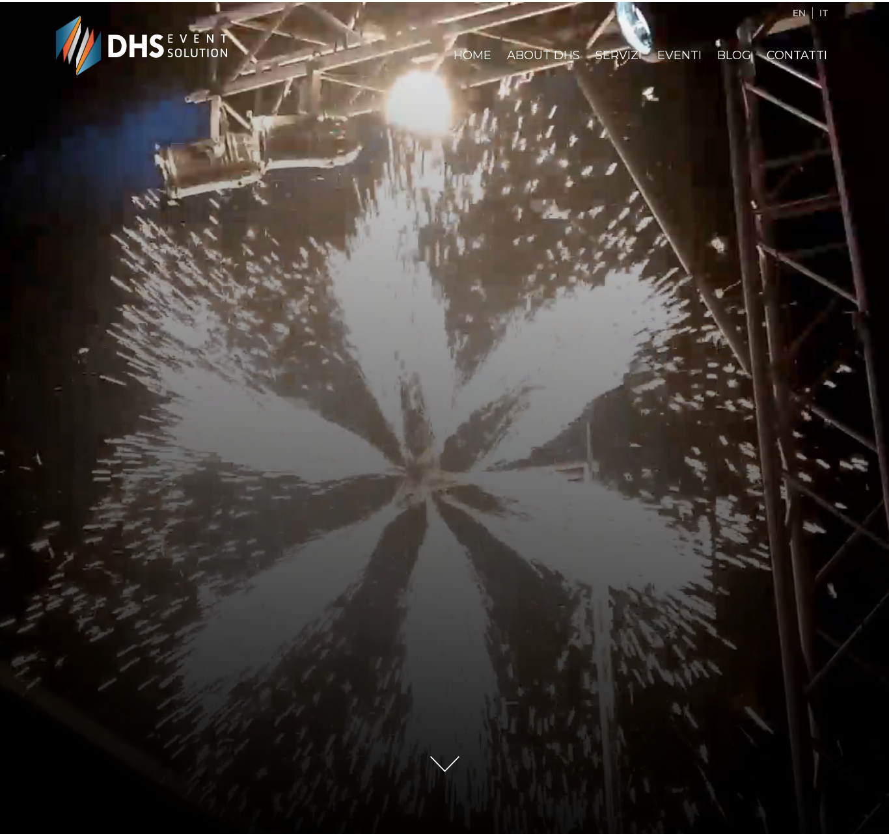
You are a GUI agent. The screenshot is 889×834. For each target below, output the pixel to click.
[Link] (79, 44)
